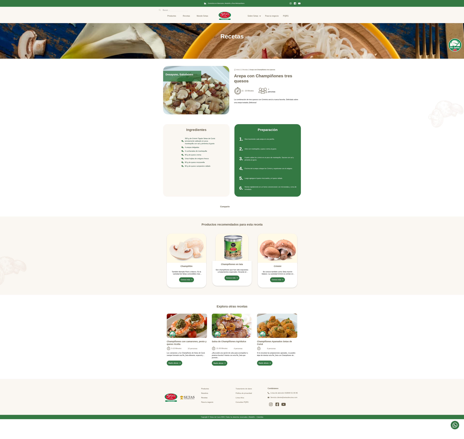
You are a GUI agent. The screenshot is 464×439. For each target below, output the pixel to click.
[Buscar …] (175, 10)
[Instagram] (290, 3)
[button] (234, 206)
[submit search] (160, 10)
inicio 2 (238, 70)
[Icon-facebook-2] (295, 3)
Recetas (245, 70)
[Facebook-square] (277, 404)
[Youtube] (299, 3)
